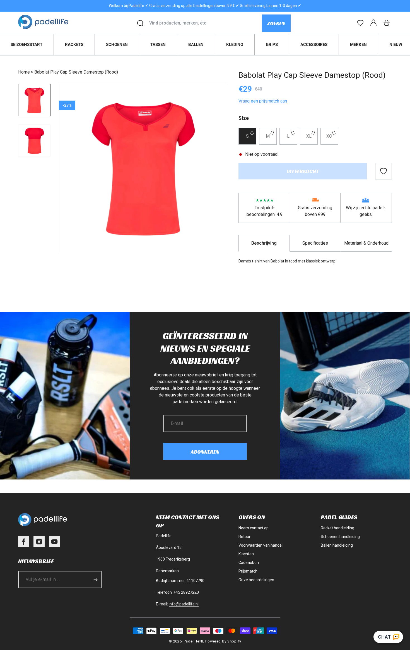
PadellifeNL (194, 641)
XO (332, 139)
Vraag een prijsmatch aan (262, 101)
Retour (244, 536)
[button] (387, 23)
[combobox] (205, 23)
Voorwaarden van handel (260, 545)
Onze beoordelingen (256, 580)
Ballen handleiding (337, 545)
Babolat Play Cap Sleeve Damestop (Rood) (76, 72)
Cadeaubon (248, 562)
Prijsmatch (247, 571)
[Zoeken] (140, 23)
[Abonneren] (95, 579)
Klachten (246, 554)
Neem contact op (253, 528)
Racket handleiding (337, 528)
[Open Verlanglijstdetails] (360, 23)
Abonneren (205, 452)
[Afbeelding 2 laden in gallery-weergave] (34, 141)
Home (24, 72)
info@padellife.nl (184, 604)
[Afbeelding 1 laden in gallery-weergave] (34, 100)
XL (311, 139)
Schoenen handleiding (340, 536)
